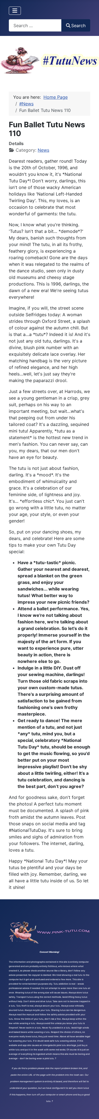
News (43, 150)
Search (78, 25)
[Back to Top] (89, 1109)
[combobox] (35, 25)
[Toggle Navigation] (15, 11)
